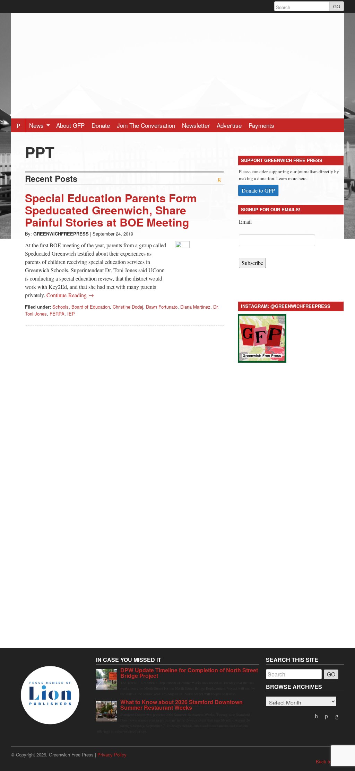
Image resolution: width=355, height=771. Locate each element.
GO (336, 6)
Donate (101, 125)
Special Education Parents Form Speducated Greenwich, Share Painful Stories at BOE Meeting (111, 210)
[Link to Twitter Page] (317, 716)
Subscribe (252, 262)
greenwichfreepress (61, 233)
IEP (71, 313)
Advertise (229, 125)
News (37, 125)
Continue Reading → (70, 295)
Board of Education (90, 306)
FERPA (57, 313)
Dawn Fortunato (162, 306)
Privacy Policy (112, 754)
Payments (261, 125)
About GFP (70, 125)
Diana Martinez (195, 306)
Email (245, 221)
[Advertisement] (177, 61)
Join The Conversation (146, 125)
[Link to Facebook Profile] (327, 716)
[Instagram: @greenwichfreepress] (262, 337)
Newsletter (196, 125)
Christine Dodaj (128, 306)
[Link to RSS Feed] (337, 716)
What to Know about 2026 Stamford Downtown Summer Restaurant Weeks (181, 704)
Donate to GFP (258, 190)
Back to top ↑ (330, 761)
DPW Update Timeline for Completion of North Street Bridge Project (189, 673)
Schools (60, 306)
